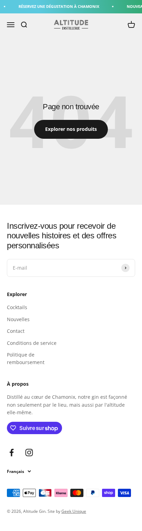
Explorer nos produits (71, 129)
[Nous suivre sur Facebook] (11, 452)
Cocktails (17, 307)
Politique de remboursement (25, 358)
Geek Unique (73, 511)
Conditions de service (32, 343)
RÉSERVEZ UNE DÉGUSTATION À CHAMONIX (57, 6)
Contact (15, 331)
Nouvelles (18, 319)
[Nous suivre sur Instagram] (29, 452)
